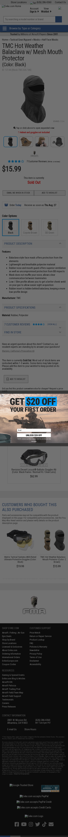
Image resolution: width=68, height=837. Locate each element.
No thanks (34, 441)
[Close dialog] (2, 396)
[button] (34, 436)
